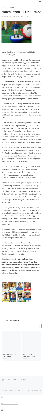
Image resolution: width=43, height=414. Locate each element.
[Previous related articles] (34, 326)
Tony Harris (7, 16)
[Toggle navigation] (40, 2)
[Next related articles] (39, 326)
